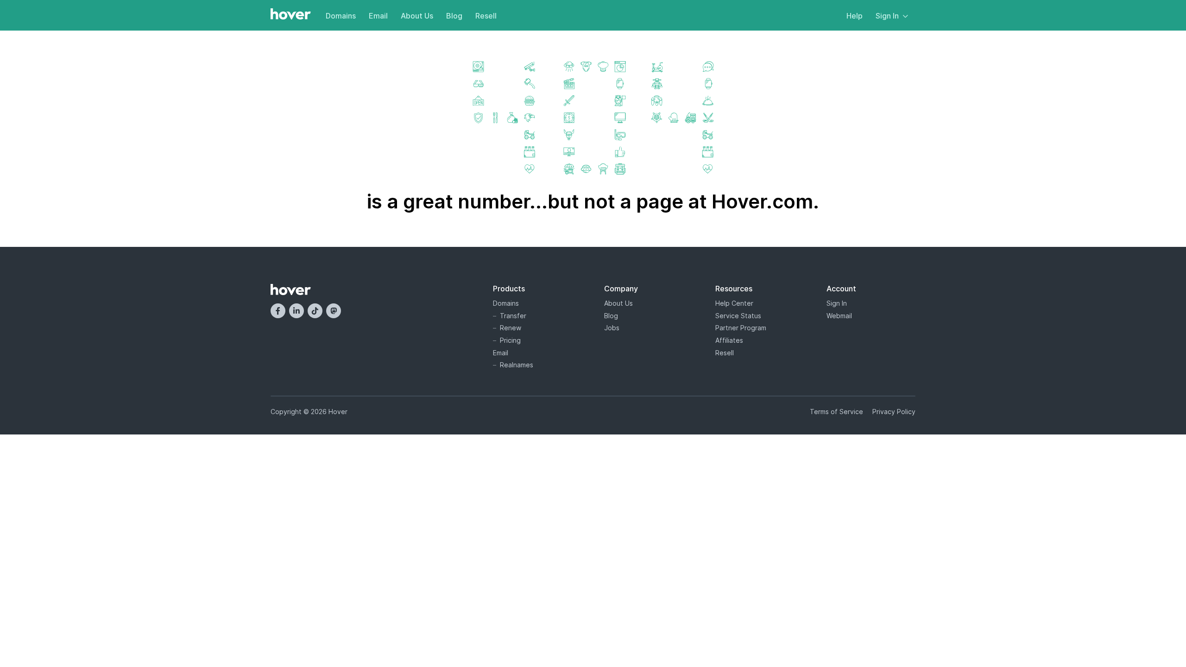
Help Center (734, 303)
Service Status (738, 316)
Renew (510, 328)
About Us (417, 15)
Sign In (887, 15)
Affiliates (729, 340)
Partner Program (740, 328)
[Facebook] (278, 310)
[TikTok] (315, 310)
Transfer (513, 316)
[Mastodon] (333, 310)
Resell (486, 15)
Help (854, 15)
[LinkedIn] (296, 310)
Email (378, 15)
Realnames (516, 365)
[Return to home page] (291, 15)
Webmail (839, 316)
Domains (341, 15)
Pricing (510, 340)
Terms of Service (836, 411)
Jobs (611, 328)
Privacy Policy (893, 411)
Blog (454, 15)
